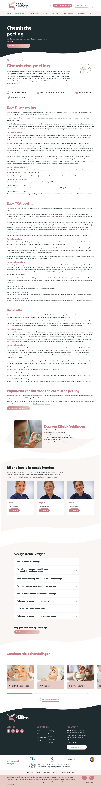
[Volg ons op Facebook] (8, 731)
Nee (91, 778)
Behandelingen (20, 13)
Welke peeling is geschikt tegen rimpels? (33, 601)
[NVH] (92, 759)
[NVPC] (32, 759)
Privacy (38, 772)
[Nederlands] (92, 6)
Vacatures (81, 13)
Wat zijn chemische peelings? (28, 562)
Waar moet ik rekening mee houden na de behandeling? (39, 579)
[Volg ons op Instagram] (13, 731)
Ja (84, 778)
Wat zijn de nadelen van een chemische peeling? (36, 594)
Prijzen (45, 13)
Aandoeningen (34, 13)
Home (9, 13)
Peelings (27, 60)
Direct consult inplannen (62, 5)
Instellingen (89, 783)
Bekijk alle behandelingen (50, 699)
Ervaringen (55, 13)
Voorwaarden (46, 772)
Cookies (55, 772)
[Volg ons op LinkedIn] (17, 731)
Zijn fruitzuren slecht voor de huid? (31, 609)
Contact (91, 13)
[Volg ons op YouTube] (22, 731)
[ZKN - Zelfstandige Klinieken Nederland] (52, 759)
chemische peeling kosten (41, 404)
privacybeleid (71, 742)
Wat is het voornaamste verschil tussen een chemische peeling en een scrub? (33, 570)
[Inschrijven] (84, 747)
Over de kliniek (69, 13)
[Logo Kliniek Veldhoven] (17, 5)
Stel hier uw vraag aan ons (25, 632)
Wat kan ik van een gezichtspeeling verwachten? (36, 586)
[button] (49, 5)
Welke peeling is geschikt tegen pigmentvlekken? (37, 616)
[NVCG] (71, 759)
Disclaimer (30, 772)
